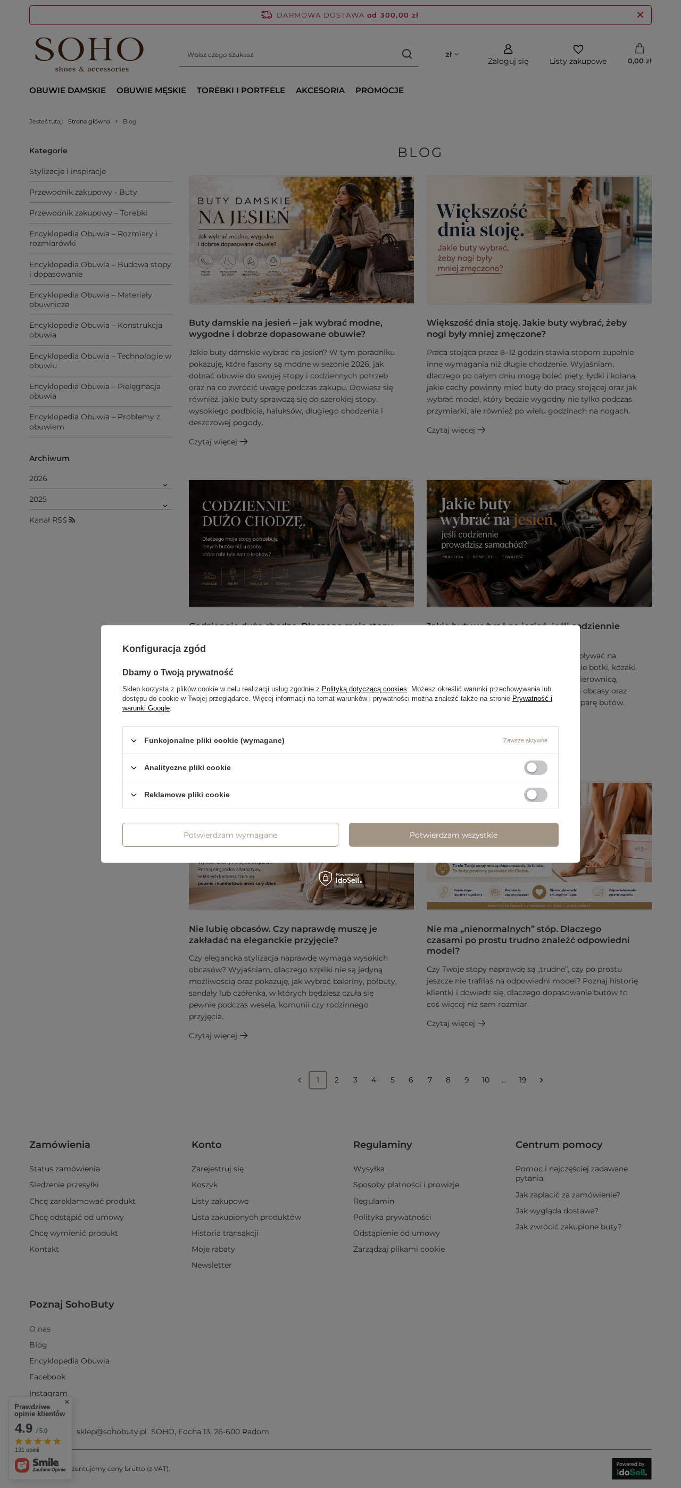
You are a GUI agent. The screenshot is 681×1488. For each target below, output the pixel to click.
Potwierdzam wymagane (230, 834)
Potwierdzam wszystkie (453, 834)
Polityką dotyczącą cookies (364, 689)
